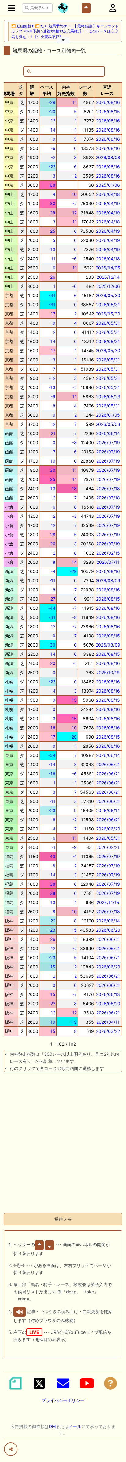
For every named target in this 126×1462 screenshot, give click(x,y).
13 (52, 249)
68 (52, 185)
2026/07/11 (108, 562)
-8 (74, 442)
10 (74, 194)
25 (52, 231)
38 (52, 884)
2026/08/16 (108, 102)
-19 (52, 1022)
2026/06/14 (108, 433)
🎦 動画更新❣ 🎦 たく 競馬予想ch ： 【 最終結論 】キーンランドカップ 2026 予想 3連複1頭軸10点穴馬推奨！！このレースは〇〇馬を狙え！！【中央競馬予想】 (65, 31)
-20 (51, 111)
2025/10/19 (108, 672)
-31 (52, 295)
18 (74, 488)
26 (52, 277)
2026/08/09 (108, 580)
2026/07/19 (108, 442)
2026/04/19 (108, 203)
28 (52, 534)
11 (74, 102)
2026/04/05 (108, 267)
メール (75, 1426)
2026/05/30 (108, 295)
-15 (52, 966)
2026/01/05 (108, 415)
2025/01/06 (108, 185)
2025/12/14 (108, 277)
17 (53, 313)
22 (52, 1003)
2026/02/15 (108, 552)
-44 (51, 608)
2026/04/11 (108, 1022)
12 (53, 120)
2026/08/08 (108, 157)
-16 (52, 773)
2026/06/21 (108, 764)
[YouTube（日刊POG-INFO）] (87, 1383)
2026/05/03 (108, 424)
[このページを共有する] (10, 1449)
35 (52, 479)
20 (52, 663)
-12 (52, 378)
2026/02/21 (108, 847)
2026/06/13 (108, 994)
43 (52, 856)
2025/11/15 (108, 902)
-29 (51, 102)
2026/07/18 (108, 488)
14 (52, 129)
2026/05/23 (108, 396)
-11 (52, 580)
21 (53, 433)
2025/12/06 (108, 286)
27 (52, 598)
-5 (74, 930)
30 (52, 203)
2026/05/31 (108, 304)
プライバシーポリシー (63, 1400)
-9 (53, 139)
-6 (53, 148)
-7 (74, 203)
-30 (51, 644)
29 (52, 212)
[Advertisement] (63, 1145)
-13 (52, 387)
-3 (53, 359)
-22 (52, 166)
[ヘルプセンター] (110, 1383)
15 (74, 700)
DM (52, 1426)
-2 (53, 157)
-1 (75, 129)
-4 (53, 571)
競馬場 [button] (8, 93)
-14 (52, 764)
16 (52, 727)
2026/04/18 (108, 194)
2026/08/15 (108, 111)
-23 (51, 810)
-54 (51, 755)
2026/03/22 (108, 1031)
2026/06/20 (108, 828)
